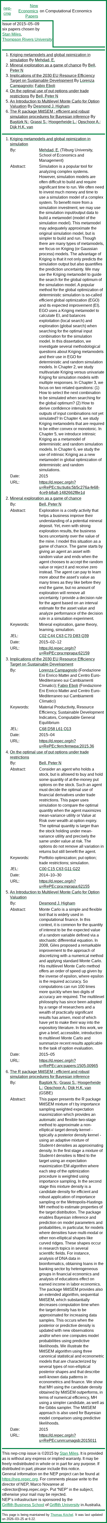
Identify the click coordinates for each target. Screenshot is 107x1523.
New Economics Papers (28, 11)
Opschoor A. (89, 122)
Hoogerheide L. (62, 122)
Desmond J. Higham (51, 106)
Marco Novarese (44, 1484)
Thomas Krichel (62, 1515)
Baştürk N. (19, 122)
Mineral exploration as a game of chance (45, 65)
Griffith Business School (23, 1505)
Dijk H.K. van (21, 127)
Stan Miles (11, 34)
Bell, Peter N (47, 96)
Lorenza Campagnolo (58, 670)
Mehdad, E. (45, 60)
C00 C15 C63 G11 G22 (59, 869)
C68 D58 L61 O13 (55, 729)
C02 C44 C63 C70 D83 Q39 (64, 636)
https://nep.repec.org (20, 1479)
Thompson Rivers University (27, 39)
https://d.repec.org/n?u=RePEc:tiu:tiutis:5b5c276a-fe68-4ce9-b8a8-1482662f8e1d (69, 487)
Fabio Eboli (45, 86)
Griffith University (65, 1505)
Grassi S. (38, 122)
